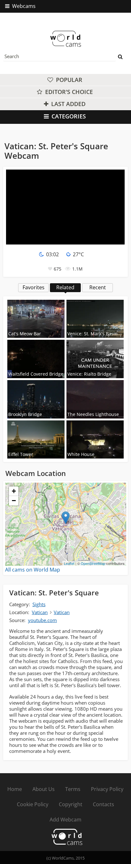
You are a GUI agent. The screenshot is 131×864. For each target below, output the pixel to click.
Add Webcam (65, 819)
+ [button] (14, 491)
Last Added (68, 104)
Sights (38, 604)
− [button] (14, 501)
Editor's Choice (68, 92)
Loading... (65, 524)
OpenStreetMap (93, 563)
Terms (72, 789)
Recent (97, 287)
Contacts (103, 804)
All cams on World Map (32, 569)
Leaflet (69, 563)
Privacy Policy (107, 789)
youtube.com (42, 620)
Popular (68, 80)
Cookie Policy (32, 804)
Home (14, 789)
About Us (43, 789)
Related (65, 287)
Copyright (70, 804)
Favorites (34, 287)
